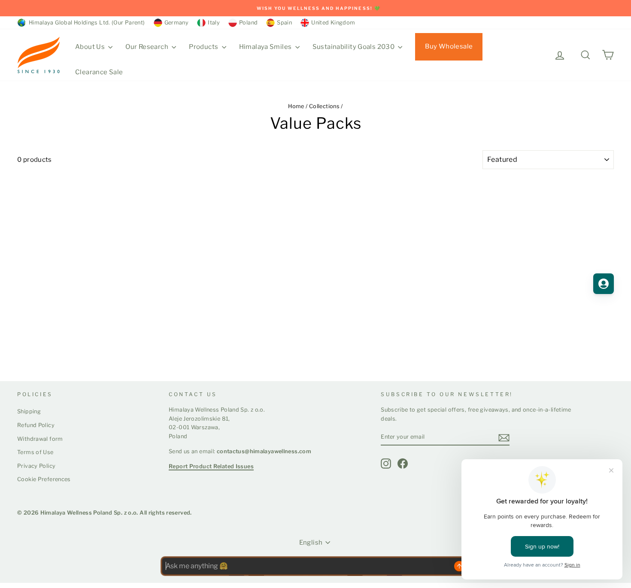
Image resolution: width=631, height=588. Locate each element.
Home (296, 106)
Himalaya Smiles (266, 47)
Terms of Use (35, 452)
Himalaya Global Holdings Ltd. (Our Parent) (85, 22)
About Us (90, 47)
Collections (324, 106)
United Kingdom (333, 22)
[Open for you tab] (603, 283)
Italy (214, 22)
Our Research (147, 47)
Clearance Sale (99, 72)
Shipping (29, 411)
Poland (248, 22)
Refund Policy (36, 425)
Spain (284, 22)
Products (204, 47)
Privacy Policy (36, 466)
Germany (176, 22)
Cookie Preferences (44, 479)
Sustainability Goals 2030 (354, 47)
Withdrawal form (40, 439)
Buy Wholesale (449, 46)
